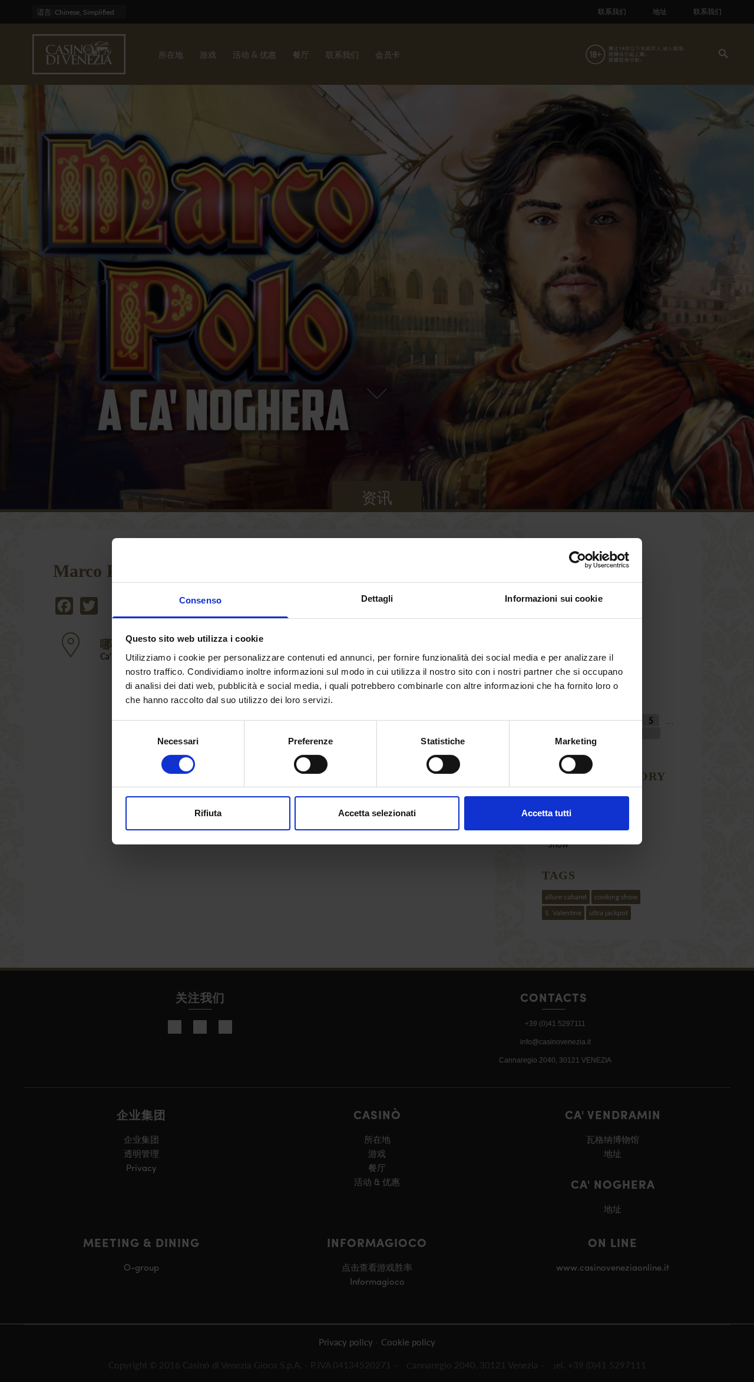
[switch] (311, 764)
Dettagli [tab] (377, 598)
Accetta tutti (546, 813)
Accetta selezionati (377, 813)
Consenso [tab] (200, 600)
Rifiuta (207, 813)
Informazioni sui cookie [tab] (553, 598)
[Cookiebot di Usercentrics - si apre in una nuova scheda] (577, 560)
